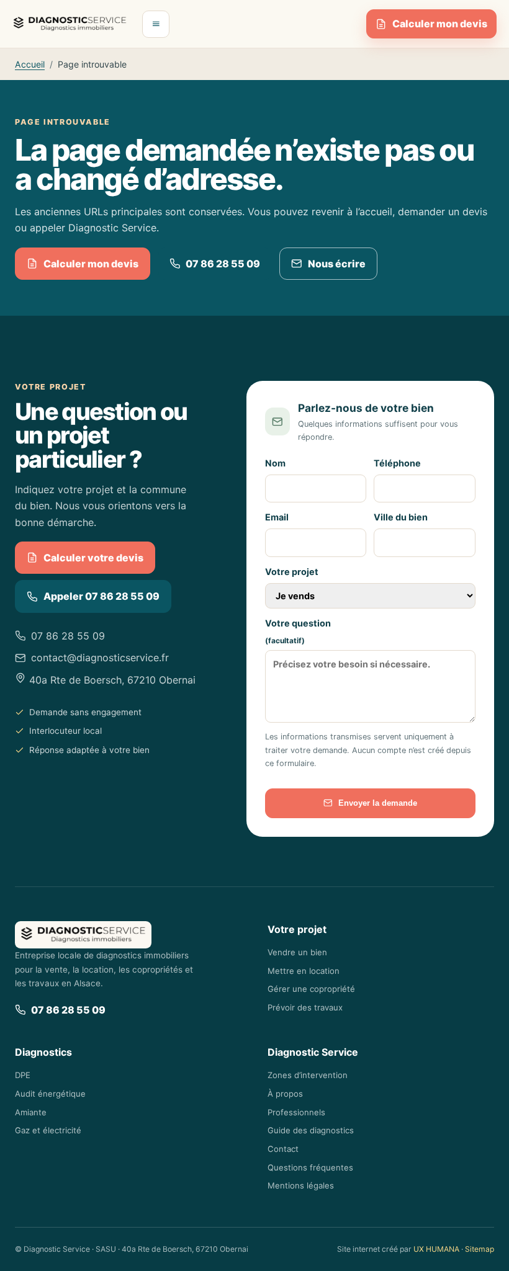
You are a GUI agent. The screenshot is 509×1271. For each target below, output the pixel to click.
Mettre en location (304, 971)
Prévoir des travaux (305, 1007)
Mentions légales (301, 1185)
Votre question (298, 631)
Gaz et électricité (48, 1130)
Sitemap (479, 1249)
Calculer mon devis (439, 23)
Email (277, 517)
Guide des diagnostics (311, 1130)
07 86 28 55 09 (223, 263)
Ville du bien (401, 517)
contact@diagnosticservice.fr (100, 657)
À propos (285, 1094)
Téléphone (397, 463)
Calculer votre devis (93, 557)
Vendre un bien (297, 952)
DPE (22, 1075)
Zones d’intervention (308, 1075)
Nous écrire (337, 263)
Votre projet (291, 571)
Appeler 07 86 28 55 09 (101, 596)
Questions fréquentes (310, 1167)
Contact (283, 1149)
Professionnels (296, 1112)
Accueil (30, 64)
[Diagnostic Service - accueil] (69, 24)
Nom (275, 463)
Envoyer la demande (377, 803)
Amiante (31, 1112)
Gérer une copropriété (311, 989)
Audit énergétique (50, 1094)
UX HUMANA (436, 1249)
